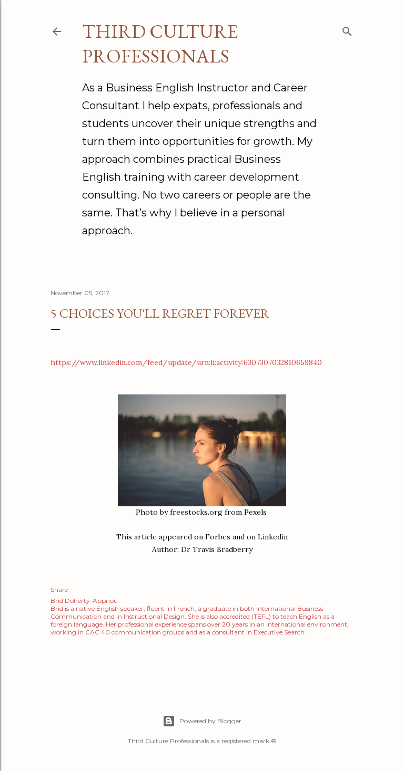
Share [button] (59, 589)
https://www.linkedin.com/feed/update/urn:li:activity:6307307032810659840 (186, 362)
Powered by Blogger (210, 721)
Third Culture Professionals (160, 43)
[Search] (347, 29)
